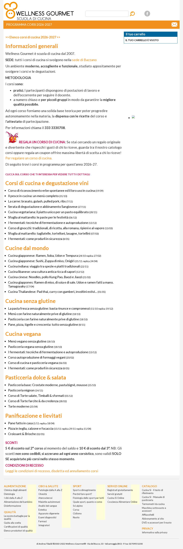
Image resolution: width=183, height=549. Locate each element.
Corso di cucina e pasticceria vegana (33, 363)
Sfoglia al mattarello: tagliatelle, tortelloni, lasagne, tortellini (49, 233)
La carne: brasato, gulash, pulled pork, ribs (37, 201)
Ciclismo (77, 513)
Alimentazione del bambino (18, 501)
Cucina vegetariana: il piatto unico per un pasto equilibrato (48, 212)
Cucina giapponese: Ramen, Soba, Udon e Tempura (43, 255)
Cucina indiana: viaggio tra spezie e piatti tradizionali (44, 266)
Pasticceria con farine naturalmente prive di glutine (43, 319)
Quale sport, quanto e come (87, 501)
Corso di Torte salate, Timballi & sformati (36, 396)
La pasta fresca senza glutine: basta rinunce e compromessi (49, 308)
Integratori (44, 525)
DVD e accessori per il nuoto (157, 522)
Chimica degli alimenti (15, 490)
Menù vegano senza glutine (27, 341)
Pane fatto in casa (20, 423)
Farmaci (42, 521)
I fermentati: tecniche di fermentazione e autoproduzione (48, 223)
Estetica (42, 509)
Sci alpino (78, 505)
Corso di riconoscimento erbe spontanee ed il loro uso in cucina (51, 190)
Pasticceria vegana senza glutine (30, 347)
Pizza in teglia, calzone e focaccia (30, 428)
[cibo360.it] (39, 20)
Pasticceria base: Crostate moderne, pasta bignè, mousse (47, 385)
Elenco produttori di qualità (18, 530)
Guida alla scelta (12, 522)
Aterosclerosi (45, 497)
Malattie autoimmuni (49, 501)
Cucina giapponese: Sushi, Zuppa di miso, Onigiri (41, 261)
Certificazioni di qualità (16, 526)
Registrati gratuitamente (120, 490)
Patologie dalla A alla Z (50, 490)
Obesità (42, 494)
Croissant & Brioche (22, 434)
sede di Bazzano (84, 60)
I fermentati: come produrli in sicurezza (35, 239)
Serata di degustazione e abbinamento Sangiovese (42, 206)
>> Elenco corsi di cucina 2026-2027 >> (32, 37)
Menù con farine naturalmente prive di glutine (40, 314)
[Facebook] (147, 13)
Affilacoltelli (148, 514)
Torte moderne (18, 406)
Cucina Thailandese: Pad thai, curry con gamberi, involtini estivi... (52, 292)
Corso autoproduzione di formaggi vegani (36, 357)
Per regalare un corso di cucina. (28, 158)
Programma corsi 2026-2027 (29, 24)
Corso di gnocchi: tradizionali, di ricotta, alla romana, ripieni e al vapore (56, 228)
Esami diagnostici (47, 517)
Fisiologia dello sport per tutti (88, 497)
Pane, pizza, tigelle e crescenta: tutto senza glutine (43, 324)
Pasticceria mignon (21, 390)
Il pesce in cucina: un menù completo (33, 196)
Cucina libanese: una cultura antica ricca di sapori (42, 272)
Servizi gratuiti (114, 494)
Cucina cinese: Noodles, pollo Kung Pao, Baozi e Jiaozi (45, 277)
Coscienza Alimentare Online (122, 501)
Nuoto (76, 517)
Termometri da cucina (153, 504)
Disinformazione (12, 505)
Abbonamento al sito (153, 518)
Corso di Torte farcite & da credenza (33, 401)
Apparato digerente (48, 513)
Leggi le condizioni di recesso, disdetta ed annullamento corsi (51, 471)
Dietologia (9, 494)
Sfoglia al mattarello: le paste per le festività (38, 217)
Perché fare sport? (82, 494)
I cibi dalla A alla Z (13, 497)
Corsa (76, 509)
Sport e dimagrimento (84, 490)
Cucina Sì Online (115, 497)
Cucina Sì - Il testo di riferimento (152, 492)
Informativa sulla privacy (154, 532)
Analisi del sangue (47, 505)
